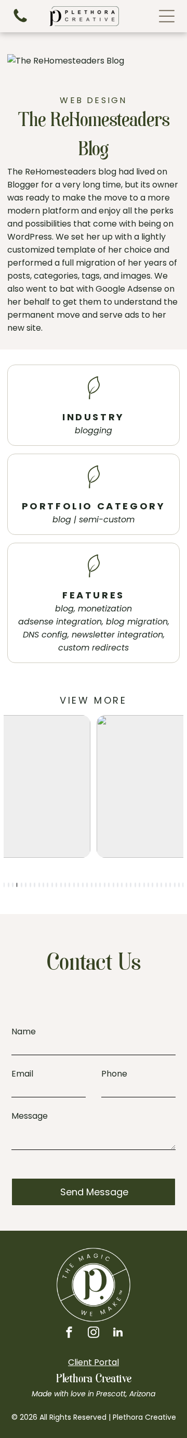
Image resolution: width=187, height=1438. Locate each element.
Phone (114, 1074)
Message (29, 1116)
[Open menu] (167, 16)
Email (22, 1074)
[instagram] (93, 1333)
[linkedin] (118, 1333)
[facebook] (69, 1333)
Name (23, 1031)
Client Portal (93, 1362)
